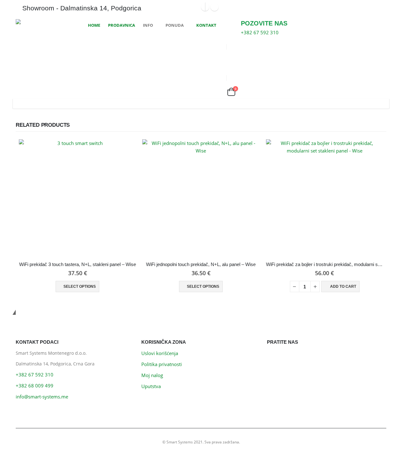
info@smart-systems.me (42, 396)
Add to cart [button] (343, 286)
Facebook (273, 357)
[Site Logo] (39, 21)
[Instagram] (214, 7)
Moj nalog (152, 375)
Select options (79, 286)
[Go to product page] (77, 198)
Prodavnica (121, 25)
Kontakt (206, 25)
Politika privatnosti (161, 364)
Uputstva (151, 386)
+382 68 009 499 (34, 385)
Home (94, 25)
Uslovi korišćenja (159, 353)
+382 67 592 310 (34, 374)
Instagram (287, 357)
